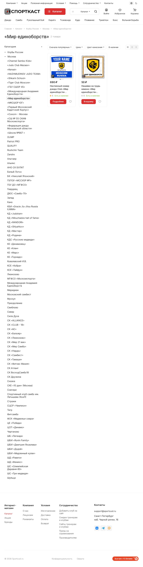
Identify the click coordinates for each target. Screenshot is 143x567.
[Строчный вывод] (132, 47)
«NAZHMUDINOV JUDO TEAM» (24, 73)
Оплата (44, 519)
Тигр (9, 410)
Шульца (11, 477)
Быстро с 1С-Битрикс (124, 558)
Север (10, 311)
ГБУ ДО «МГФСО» (17, 184)
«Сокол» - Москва (17, 114)
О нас (25, 511)
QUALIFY (12, 145)
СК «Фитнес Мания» (18, 363)
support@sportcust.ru (105, 511)
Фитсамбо (12, 414)
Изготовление (48, 511)
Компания (28, 505)
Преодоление (14, 303)
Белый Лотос (14, 171)
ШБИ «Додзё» (15, 449)
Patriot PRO (13, 141)
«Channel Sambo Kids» (19, 60)
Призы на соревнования (66, 532)
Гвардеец (12, 189)
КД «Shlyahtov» (15, 226)
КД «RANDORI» (15, 222)
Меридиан (13, 290)
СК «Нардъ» (14, 350)
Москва (12, 56)
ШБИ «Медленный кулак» (21, 453)
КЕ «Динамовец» (16, 244)
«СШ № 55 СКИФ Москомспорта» (16, 120)
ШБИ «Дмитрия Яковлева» (22, 444)
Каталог (8, 513)
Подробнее (58, 101)
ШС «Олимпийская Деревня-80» (17, 467)
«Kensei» (11, 69)
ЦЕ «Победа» (14, 423)
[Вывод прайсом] (136, 47)
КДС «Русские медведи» (21, 239)
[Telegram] (103, 528)
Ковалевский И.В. (16, 261)
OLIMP (10, 137)
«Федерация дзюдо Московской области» (19, 127)
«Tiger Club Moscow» (18, 82)
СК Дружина (14, 376)
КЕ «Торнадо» (14, 257)
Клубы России (15, 52)
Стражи (11, 401)
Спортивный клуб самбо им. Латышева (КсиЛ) (23, 395)
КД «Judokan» (15, 213)
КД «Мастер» (14, 231)
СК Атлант (13, 368)
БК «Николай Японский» (20, 176)
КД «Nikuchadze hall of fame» (23, 218)
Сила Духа (13, 316)
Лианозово (13, 274)
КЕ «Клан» (12, 248)
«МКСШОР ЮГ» (15, 102)
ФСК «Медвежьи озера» (20, 418)
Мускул (11, 298)
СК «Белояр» (14, 333)
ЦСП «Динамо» (15, 427)
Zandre (11, 154)
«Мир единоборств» (18, 98)
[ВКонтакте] (97, 528)
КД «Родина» (14, 235)
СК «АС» (11, 329)
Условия (45, 505)
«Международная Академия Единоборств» (22, 92)
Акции (7, 518)
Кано (10, 202)
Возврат (45, 523)
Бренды (8, 522)
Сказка (11, 381)
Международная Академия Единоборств (22, 284)
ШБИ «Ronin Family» (18, 440)
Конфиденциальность (62, 558)
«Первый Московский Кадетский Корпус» (19, 108)
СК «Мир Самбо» (16, 346)
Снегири (12, 389)
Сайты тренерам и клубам (67, 525)
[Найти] (95, 11)
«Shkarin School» (16, 78)
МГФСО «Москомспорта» (21, 278)
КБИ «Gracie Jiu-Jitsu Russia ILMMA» (22, 208)
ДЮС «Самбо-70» (17, 193)
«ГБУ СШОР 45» (16, 86)
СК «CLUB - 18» (15, 324)
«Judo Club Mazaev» (18, 65)
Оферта (80, 558)
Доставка (45, 515)
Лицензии (28, 515)
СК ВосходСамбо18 (18, 372)
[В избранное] (70, 101)
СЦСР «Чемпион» (17, 405)
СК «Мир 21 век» (16, 342)
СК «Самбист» (15, 355)
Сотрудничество (68, 505)
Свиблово (12, 307)
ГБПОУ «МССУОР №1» (19, 180)
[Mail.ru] (109, 528)
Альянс (11, 163)
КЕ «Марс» (13, 252)
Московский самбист (19, 294)
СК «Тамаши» (14, 359)
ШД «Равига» (14, 457)
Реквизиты (28, 519)
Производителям (68, 537)
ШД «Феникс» (14, 462)
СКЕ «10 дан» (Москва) (20, 385)
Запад (10, 197)
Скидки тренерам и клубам (68, 518)
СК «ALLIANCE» (15, 320)
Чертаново (13, 431)
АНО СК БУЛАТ (15, 167)
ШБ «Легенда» (15, 436)
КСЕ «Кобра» (14, 265)
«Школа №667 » (16, 132)
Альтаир (11, 158)
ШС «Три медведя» (17, 473)
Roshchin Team (15, 150)
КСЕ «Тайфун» (15, 270)
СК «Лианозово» (16, 337)
